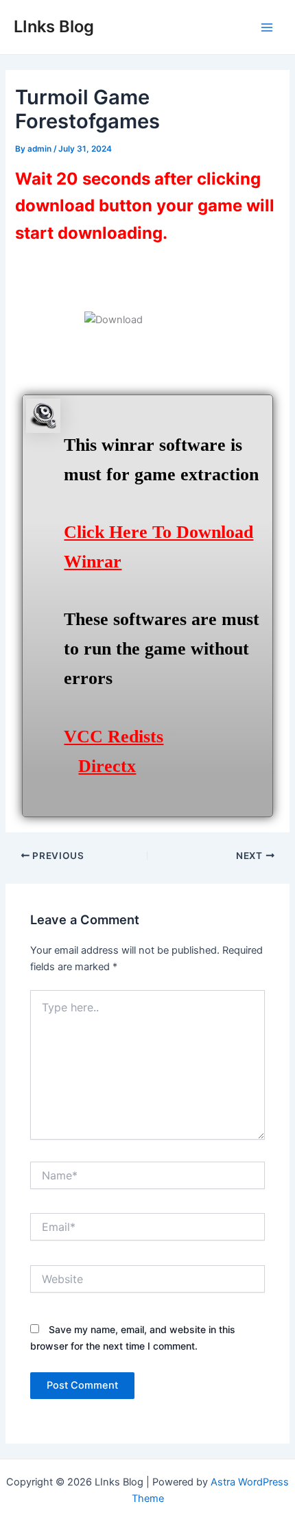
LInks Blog (54, 26)
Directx (107, 766)
